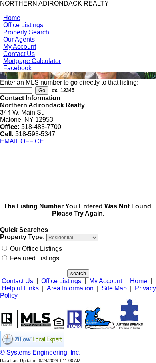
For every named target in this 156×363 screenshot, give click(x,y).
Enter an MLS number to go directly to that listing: (69, 82)
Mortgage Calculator (32, 61)
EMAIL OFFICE (22, 141)
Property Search (26, 32)
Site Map (114, 288)
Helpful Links (20, 288)
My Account (19, 46)
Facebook (17, 68)
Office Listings (23, 25)
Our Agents (19, 39)
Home (11, 17)
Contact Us (19, 53)
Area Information (70, 288)
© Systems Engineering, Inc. (40, 352)
